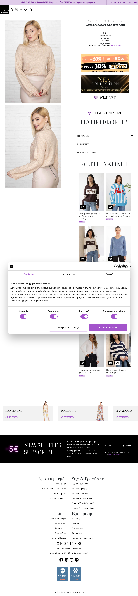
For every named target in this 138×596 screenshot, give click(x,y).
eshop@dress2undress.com (69, 548)
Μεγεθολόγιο (60, 523)
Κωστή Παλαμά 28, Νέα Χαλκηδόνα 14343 (69, 553)
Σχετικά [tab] (109, 274)
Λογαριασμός (78, 528)
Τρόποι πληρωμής (80, 488)
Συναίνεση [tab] (29, 274)
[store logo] (4, 9)
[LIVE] (16, 9)
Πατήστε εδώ (116, 45)
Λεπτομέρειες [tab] (69, 274)
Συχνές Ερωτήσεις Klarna (83, 508)
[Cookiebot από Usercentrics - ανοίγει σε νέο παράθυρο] (116, 266)
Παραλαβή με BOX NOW (83, 503)
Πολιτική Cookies (58, 538)
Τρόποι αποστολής (80, 493)
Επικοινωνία (60, 528)
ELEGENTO (80, 592)
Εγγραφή (75, 523)
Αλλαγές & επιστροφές (82, 498)
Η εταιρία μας (60, 484)
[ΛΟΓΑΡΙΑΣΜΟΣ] (21, 9)
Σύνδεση (76, 518)
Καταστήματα (60, 493)
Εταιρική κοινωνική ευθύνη (54, 488)
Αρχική (90, 21)
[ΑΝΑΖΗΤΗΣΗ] (11, 10)
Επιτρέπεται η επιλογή (68, 327)
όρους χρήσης (114, 454)
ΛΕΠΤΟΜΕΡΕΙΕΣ (83, 136)
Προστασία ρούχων (57, 518)
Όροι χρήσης (60, 533)
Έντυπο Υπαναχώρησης (82, 538)
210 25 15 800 (69, 543)
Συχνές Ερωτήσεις (80, 484)
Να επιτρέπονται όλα (108, 327)
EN (135, 2)
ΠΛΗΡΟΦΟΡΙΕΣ (83, 144)
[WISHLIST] (25, 9)
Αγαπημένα (77, 533)
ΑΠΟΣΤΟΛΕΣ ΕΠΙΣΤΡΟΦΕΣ (87, 152)
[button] (130, 2)
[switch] (54, 318)
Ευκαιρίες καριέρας (57, 498)
